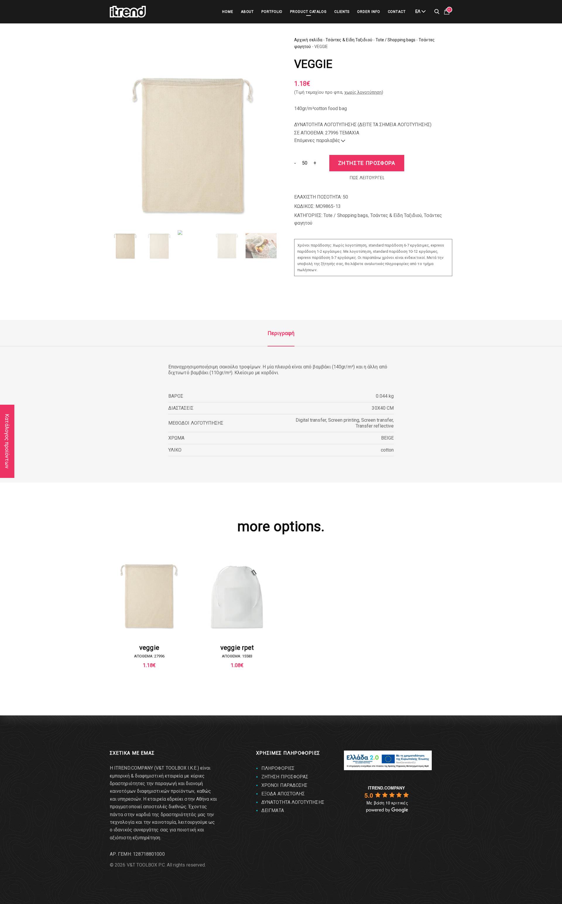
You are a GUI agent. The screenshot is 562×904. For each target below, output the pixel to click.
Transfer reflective (375, 426)
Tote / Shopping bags (395, 39)
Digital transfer (311, 420)
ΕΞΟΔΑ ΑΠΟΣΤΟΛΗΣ (283, 794)
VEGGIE (149, 647)
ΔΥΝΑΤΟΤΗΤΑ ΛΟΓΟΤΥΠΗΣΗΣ (292, 802)
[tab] (281, 333)
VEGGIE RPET (237, 647)
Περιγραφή (281, 333)
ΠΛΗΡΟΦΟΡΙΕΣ (277, 768)
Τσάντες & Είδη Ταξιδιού (348, 39)
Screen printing (343, 420)
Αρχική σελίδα (308, 39)
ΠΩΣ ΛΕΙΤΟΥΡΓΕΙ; (366, 177)
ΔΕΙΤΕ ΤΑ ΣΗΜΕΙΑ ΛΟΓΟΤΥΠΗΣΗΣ (394, 124)
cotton (387, 450)
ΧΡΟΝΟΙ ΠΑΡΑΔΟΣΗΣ (284, 785)
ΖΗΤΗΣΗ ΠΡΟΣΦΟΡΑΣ (284, 777)
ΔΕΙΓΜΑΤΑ (272, 810)
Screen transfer (377, 420)
